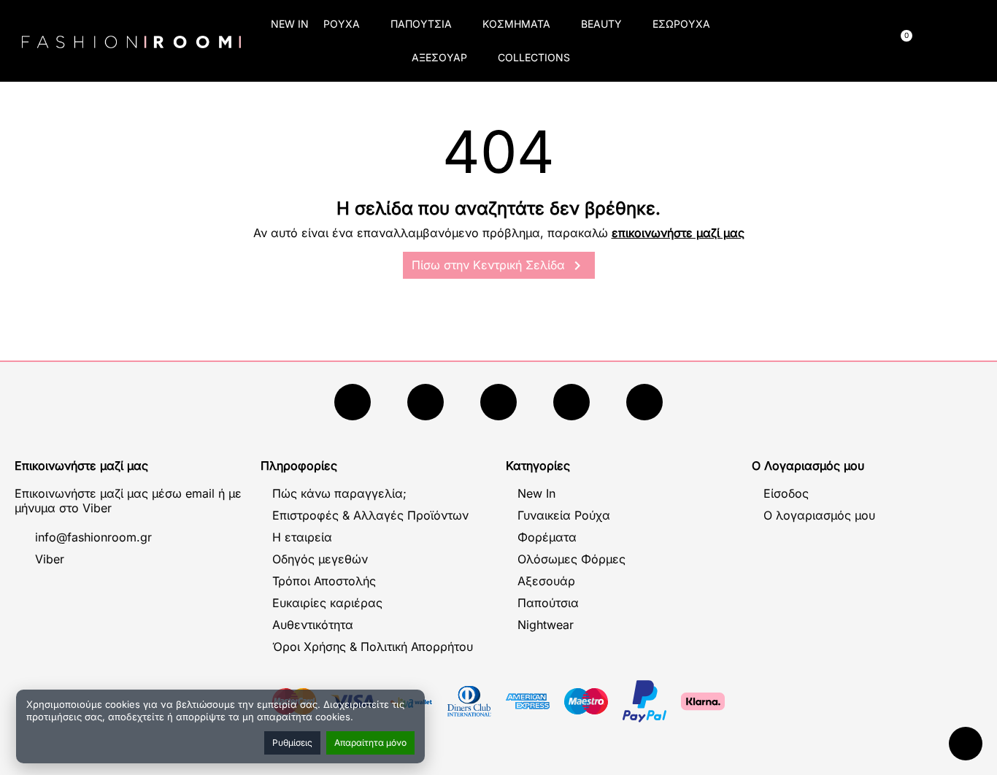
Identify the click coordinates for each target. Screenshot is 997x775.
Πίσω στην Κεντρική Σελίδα (499, 265)
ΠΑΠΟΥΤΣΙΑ (421, 24)
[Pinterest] (644, 402)
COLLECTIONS (534, 57)
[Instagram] (498, 402)
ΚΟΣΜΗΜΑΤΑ (516, 24)
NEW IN (290, 24)
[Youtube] (425, 402)
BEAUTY (601, 24)
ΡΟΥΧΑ (341, 24)
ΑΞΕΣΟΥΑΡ (439, 57)
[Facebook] (352, 402)
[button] (783, 41)
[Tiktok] (571, 402)
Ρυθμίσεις (292, 742)
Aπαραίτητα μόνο (370, 742)
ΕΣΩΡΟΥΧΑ (681, 24)
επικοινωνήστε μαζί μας (678, 232)
